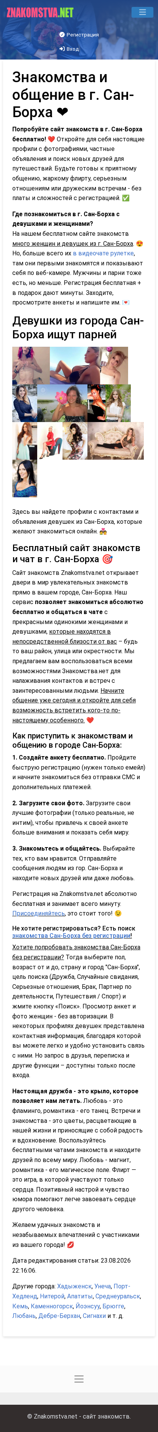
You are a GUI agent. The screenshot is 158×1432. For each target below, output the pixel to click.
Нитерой (52, 1296)
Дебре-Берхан (59, 1315)
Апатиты (80, 1296)
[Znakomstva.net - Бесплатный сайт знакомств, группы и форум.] (41, 12)
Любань (24, 1315)
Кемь (20, 1306)
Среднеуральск (117, 1296)
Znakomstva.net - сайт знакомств (82, 1416)
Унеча (102, 1286)
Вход (72, 49)
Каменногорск (52, 1306)
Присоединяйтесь (38, 913)
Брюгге (113, 1306)
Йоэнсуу (88, 1306)
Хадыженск (74, 1286)
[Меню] (142, 12)
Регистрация (82, 34)
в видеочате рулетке (103, 253)
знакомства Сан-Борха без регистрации (71, 935)
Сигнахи (94, 1315)
